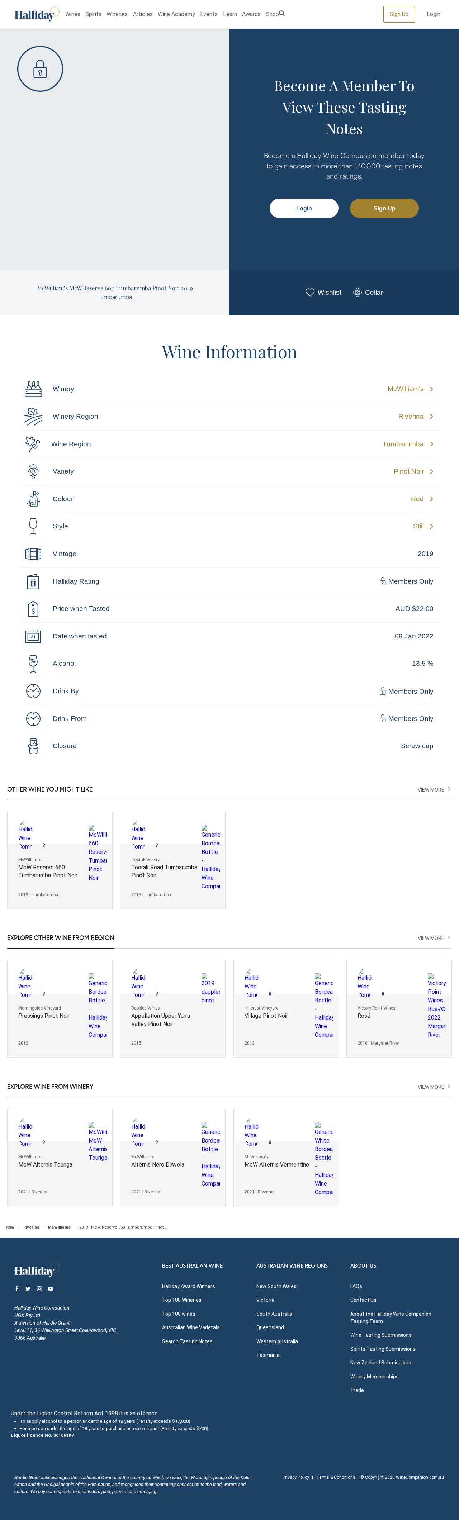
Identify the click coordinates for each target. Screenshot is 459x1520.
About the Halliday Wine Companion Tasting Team (390, 1317)
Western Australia (277, 1341)
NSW (10, 1227)
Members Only (410, 581)
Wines (72, 14)
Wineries (117, 14)
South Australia (274, 1314)
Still (418, 526)
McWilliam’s (406, 389)
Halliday (37, 14)
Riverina (411, 416)
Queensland (270, 1327)
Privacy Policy (296, 1477)
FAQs (356, 1286)
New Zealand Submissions (380, 1362)
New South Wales (276, 1286)
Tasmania (268, 1355)
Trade (357, 1390)
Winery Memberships (374, 1376)
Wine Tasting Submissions (381, 1335)
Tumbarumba (403, 444)
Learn (230, 14)
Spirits (93, 14)
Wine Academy (176, 14)
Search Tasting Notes (187, 1341)
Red (417, 499)
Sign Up (399, 14)
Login (433, 14)
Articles (143, 14)
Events (209, 14)
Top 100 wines (178, 1314)
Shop (272, 14)
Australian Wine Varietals (191, 1327)
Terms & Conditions (335, 1477)
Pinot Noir (409, 471)
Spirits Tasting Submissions (383, 1349)
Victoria (265, 1300)
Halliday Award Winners (188, 1286)
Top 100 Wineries (182, 1300)
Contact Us (363, 1300)
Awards (251, 14)
